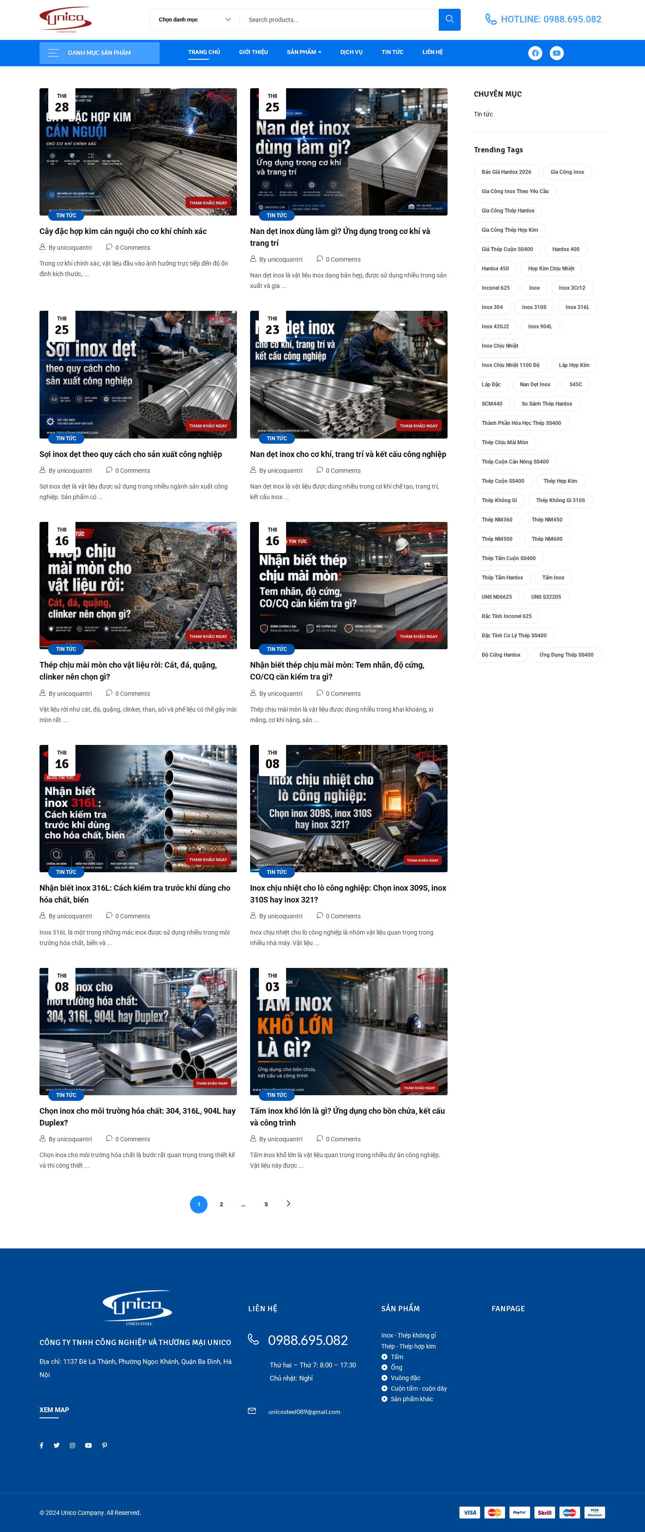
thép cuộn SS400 (503, 481)
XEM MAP (54, 1410)
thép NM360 (497, 520)
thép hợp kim (560, 481)
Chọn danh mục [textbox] (178, 19)
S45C (576, 384)
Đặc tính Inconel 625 (507, 616)
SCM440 (492, 404)
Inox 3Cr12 (572, 288)
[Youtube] (557, 53)
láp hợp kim (574, 365)
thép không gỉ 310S (560, 500)
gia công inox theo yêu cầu (515, 191)
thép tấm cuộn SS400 (509, 558)
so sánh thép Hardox (547, 404)
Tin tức (66, 215)
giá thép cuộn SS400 (507, 249)
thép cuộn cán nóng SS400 (515, 462)
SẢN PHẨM (302, 52)
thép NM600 (547, 539)
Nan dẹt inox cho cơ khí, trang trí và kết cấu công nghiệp (348, 454)
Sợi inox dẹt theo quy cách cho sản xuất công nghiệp (130, 454)
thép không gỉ (499, 500)
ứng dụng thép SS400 (567, 655)
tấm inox (553, 578)
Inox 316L (578, 307)
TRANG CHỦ (204, 52)
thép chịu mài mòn (505, 442)
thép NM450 (547, 520)
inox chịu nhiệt (500, 346)
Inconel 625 (496, 288)
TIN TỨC (393, 52)
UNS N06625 (497, 597)
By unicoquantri (70, 247)
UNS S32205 (546, 597)
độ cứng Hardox (501, 655)
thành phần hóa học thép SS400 (521, 423)
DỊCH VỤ (351, 52)
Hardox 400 (566, 249)
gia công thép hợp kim (510, 230)
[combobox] (190, 19)
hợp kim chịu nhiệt (551, 269)
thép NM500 (497, 539)
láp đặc (491, 384)
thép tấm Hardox (502, 578)
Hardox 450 (495, 269)
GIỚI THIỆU (253, 52)
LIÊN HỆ (433, 52)
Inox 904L (540, 327)
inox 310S (534, 307)
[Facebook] (535, 53)
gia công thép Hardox (508, 211)
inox (534, 288)
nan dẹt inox (535, 384)
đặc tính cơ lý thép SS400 (514, 636)
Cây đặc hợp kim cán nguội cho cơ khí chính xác (123, 231)
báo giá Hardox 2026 (506, 172)
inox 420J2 (495, 327)
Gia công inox (567, 172)
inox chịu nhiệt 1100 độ (511, 365)
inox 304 (492, 307)
